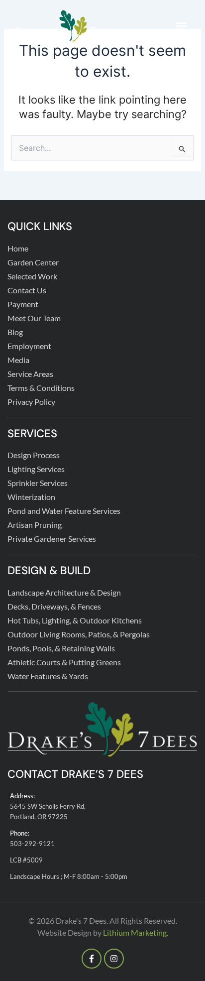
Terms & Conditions (41, 387)
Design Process (33, 455)
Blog (15, 332)
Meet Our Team (34, 318)
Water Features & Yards (47, 676)
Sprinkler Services (37, 483)
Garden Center (33, 262)
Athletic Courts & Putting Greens (64, 662)
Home (17, 248)
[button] (181, 26)
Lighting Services (36, 469)
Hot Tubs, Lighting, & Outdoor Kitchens (74, 620)
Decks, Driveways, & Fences (54, 606)
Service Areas (30, 373)
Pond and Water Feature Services (63, 510)
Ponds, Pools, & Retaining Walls (61, 648)
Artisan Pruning (34, 524)
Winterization (31, 496)
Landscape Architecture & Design (64, 592)
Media (18, 360)
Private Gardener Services (51, 538)
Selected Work (32, 276)
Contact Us (26, 290)
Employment (29, 346)
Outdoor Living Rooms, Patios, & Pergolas (78, 634)
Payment (22, 304)
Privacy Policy (31, 401)
